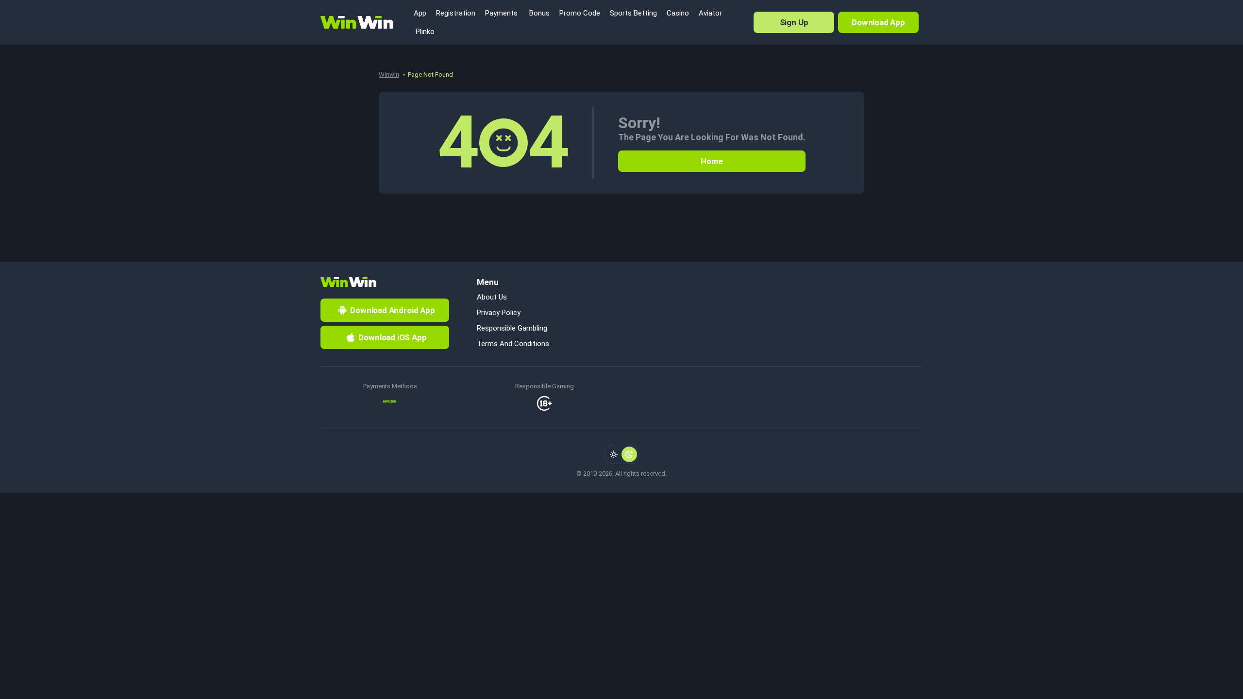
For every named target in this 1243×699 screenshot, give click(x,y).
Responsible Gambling (512, 328)
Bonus (538, 13)
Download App (878, 22)
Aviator (710, 13)
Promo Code (579, 13)
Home (711, 161)
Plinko (424, 31)
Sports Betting (633, 13)
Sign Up (794, 22)
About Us (492, 297)
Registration (455, 13)
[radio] (614, 454)
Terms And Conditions (513, 343)
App (420, 13)
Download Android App (392, 310)
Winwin (389, 74)
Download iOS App (392, 337)
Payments (501, 13)
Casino (678, 13)
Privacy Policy (499, 312)
